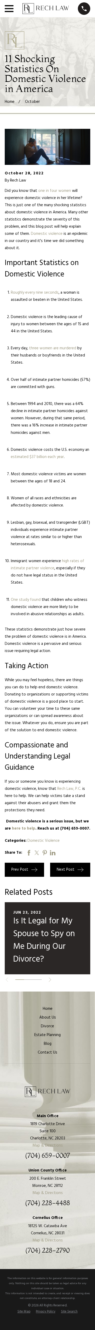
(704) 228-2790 (47, 1250)
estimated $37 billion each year (37, 457)
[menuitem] (23, 1312)
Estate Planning (47, 1035)
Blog (47, 1044)
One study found (26, 600)
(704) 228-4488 (47, 1203)
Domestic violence (47, 234)
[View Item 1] (19, 979)
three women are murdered (52, 348)
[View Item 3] (37, 979)
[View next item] (50, 979)
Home (48, 1009)
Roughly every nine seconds (35, 292)
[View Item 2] (28, 979)
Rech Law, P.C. (69, 789)
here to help (23, 828)
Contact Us (47, 1052)
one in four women (54, 191)
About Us (47, 1017)
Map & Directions (47, 1145)
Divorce (47, 1026)
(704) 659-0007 (47, 1155)
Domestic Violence (43, 841)
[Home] (45, 8)
